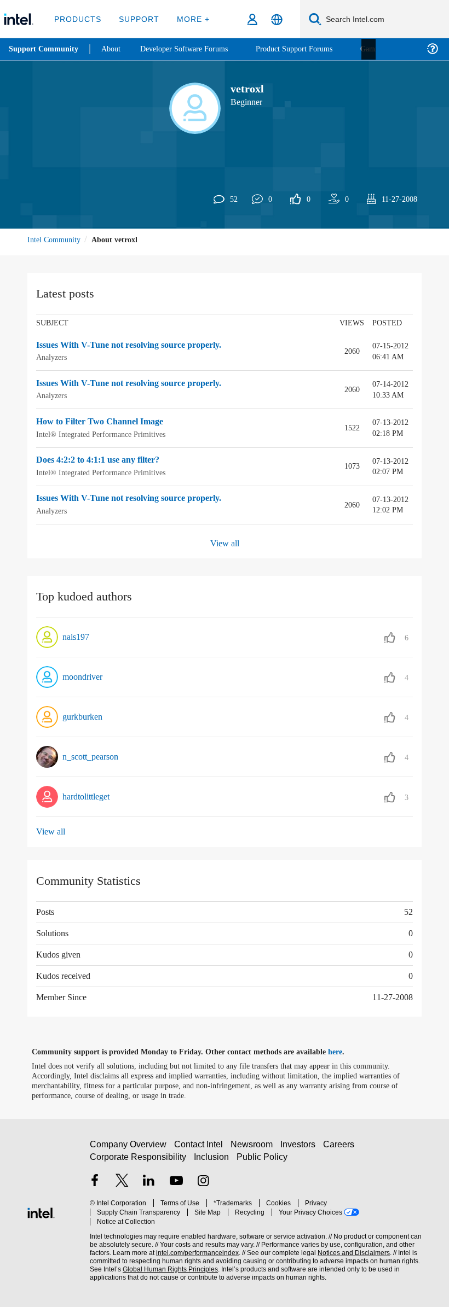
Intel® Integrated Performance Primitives (105, 434)
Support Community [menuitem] (44, 49)
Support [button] (137, 19)
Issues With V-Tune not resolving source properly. (140, 345)
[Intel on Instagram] (203, 1186)
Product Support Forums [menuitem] (309, 49)
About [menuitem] (113, 49)
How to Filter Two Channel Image (104, 422)
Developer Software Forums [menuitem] (192, 49)
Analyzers (53, 357)
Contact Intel (200, 1148)
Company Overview (128, 1148)
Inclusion (212, 1160)
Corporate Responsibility (138, 1160)
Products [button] (77, 19)
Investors (300, 1148)
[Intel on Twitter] (122, 1186)
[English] (276, 19)
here (345, 1052)
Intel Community (55, 239)
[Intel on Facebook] (94, 1186)
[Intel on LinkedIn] (149, 1186)
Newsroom (254, 1148)
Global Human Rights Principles (167, 1264)
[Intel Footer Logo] (41, 1211)
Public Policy (262, 1160)
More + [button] (189, 19)
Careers (341, 1148)
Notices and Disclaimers (351, 1248)
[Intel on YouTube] (176, 1186)
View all (225, 543)
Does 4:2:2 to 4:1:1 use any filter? (105, 460)
